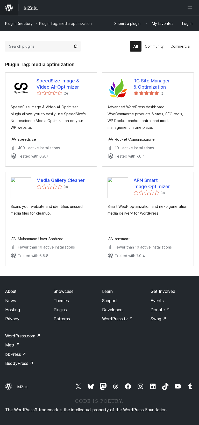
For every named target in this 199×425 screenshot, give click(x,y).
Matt (12, 345)
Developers (113, 309)
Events (157, 300)
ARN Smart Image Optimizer (151, 183)
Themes (61, 300)
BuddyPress (19, 363)
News (10, 300)
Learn (107, 291)
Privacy (12, 318)
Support (109, 300)
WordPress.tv (117, 318)
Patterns (62, 318)
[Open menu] (190, 8)
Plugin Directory (19, 23)
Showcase (64, 291)
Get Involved (163, 291)
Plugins (60, 309)
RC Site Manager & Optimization (151, 83)
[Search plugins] (75, 46)
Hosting (12, 309)
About (11, 291)
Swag (158, 318)
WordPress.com (22, 335)
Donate (160, 309)
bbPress (15, 354)
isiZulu (23, 386)
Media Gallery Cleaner (61, 180)
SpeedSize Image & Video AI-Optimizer (58, 83)
